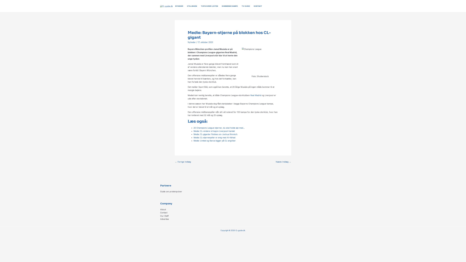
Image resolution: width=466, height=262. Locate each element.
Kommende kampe (230, 6)
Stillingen (192, 6)
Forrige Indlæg (183, 162)
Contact (163, 212)
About (163, 209)
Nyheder (179, 6)
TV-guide (246, 6)
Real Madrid (255, 95)
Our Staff (164, 216)
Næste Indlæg (283, 162)
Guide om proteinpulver (171, 191)
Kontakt (258, 6)
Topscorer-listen (209, 6)
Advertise (164, 219)
